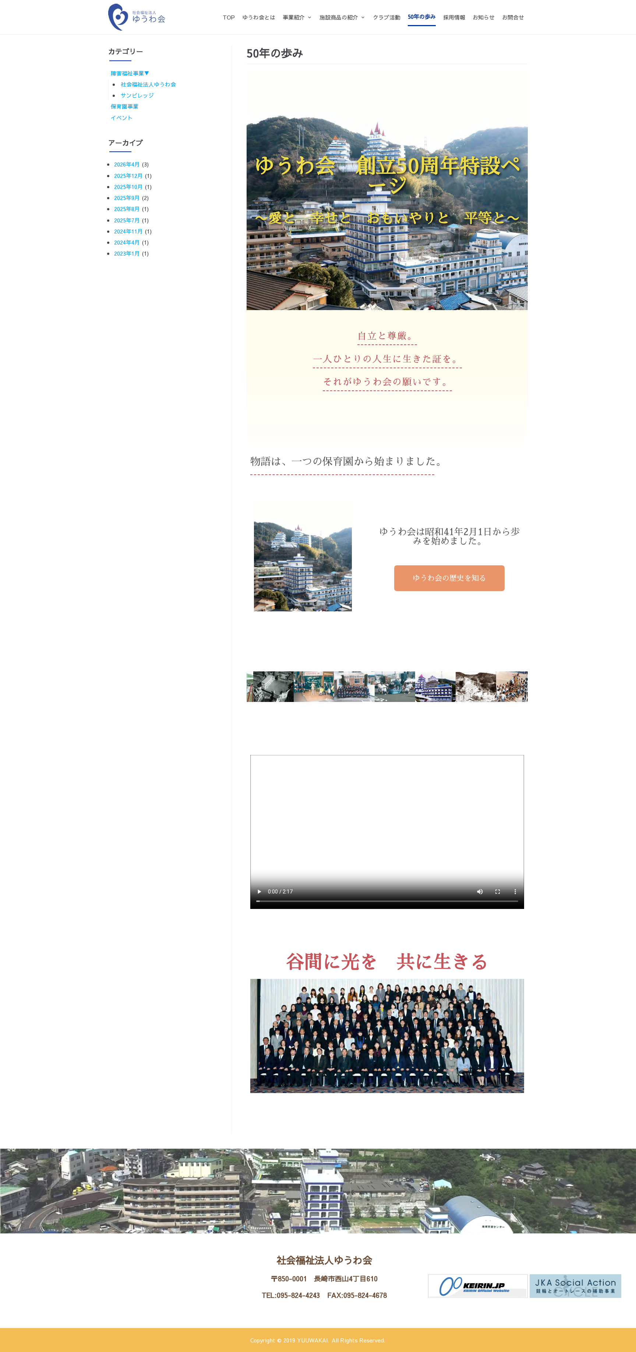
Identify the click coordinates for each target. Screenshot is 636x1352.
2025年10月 (128, 186)
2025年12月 (128, 175)
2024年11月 (128, 231)
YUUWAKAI (312, 1340)
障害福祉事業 (127, 73)
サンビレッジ (137, 95)
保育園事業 (124, 106)
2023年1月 (127, 253)
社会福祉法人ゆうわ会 (148, 84)
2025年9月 (127, 197)
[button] (449, 578)
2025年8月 (127, 209)
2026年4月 (127, 164)
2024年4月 (127, 242)
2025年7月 (127, 220)
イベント (122, 118)
